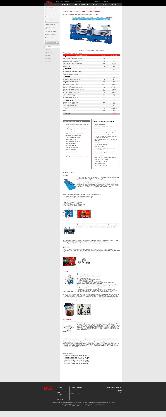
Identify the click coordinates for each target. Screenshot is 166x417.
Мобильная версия (77, 389)
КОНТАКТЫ (113, 4)
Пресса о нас (48, 52)
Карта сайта (59, 399)
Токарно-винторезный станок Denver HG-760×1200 (76, 355)
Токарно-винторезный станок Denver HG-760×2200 (76, 358)
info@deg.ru (119, 390)
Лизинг (61, 1)
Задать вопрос (78, 19)
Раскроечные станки (51, 13)
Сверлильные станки (51, 34)
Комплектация (90, 17)
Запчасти (47, 40)
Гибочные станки (50, 17)
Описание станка (99, 17)
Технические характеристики (78, 17)
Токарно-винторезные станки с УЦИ (87, 8)
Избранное (78, 1)
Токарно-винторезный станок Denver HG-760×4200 (76, 361)
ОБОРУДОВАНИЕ (52, 4)
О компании (59, 387)
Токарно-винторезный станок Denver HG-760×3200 (76, 360)
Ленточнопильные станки (50, 28)
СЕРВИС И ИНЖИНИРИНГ (82, 4)
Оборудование (60, 389)
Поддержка (67, 1)
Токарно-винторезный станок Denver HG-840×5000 (76, 363)
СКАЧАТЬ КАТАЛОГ (52, 42)
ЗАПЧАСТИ (96, 4)
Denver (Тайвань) (99, 50)
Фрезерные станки (50, 10)
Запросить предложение (90, 19)
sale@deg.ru (105, 1)
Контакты (58, 397)
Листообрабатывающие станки (51, 20)
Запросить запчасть (104, 19)
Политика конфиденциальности (94, 405)
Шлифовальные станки (51, 24)
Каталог (64, 8)
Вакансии (73, 1)
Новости (57, 1)
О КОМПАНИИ (66, 4)
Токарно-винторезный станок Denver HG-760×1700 (76, 357)
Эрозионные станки (50, 31)
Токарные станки (72, 8)
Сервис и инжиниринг (62, 390)
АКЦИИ (105, 4)
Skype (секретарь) (77, 387)
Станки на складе (50, 37)
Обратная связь (97, 1)
